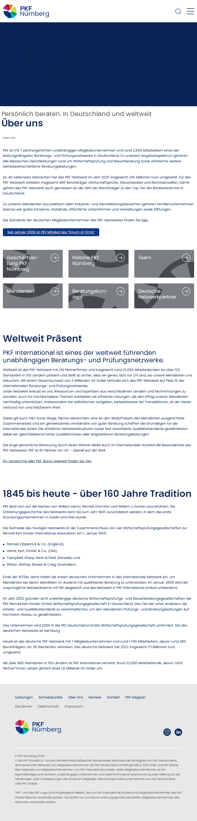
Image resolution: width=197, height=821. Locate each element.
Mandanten (20, 291)
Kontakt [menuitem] (113, 697)
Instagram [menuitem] (167, 732)
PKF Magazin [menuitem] (135, 697)
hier (145, 220)
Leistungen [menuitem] (24, 697)
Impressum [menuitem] (74, 706)
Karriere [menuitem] (95, 697)
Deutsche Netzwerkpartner (157, 294)
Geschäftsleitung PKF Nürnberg (22, 263)
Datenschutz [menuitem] (48, 706)
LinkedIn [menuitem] (178, 732)
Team (144, 257)
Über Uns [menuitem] (75, 697)
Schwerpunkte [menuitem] (50, 697)
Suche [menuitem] (178, 11)
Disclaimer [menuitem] (23, 706)
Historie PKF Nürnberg (85, 260)
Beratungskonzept (89, 294)
